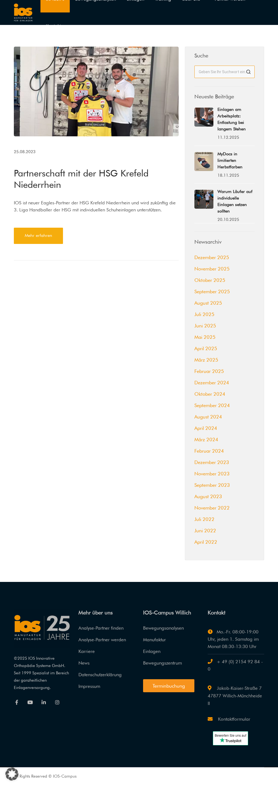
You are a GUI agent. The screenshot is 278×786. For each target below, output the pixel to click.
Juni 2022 (205, 530)
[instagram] (57, 702)
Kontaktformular (233, 719)
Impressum (89, 686)
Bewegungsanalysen (163, 628)
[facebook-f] (16, 702)
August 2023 (208, 496)
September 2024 (212, 405)
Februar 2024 (209, 451)
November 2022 (212, 508)
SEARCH (248, 72)
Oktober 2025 (209, 280)
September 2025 (212, 291)
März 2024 (206, 439)
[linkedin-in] (43, 702)
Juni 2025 (205, 325)
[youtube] (30, 702)
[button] (12, 774)
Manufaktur (154, 639)
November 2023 (212, 473)
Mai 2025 (205, 337)
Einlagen (151, 651)
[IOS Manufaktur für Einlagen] (23, 12)
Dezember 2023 (211, 462)
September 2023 (212, 485)
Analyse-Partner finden (101, 628)
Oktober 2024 (209, 394)
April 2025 (205, 348)
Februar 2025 (209, 371)
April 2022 (205, 542)
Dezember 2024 (211, 382)
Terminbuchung (169, 686)
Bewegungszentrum (162, 663)
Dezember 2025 (211, 257)
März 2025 (206, 360)
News (84, 663)
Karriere (86, 651)
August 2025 (208, 303)
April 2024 (205, 428)
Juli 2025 (204, 314)
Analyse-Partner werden (102, 639)
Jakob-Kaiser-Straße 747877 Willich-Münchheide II (235, 695)
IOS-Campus (65, 776)
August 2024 (208, 417)
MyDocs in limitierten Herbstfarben (229, 160)
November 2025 (212, 269)
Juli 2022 (204, 519)
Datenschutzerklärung (100, 674)
